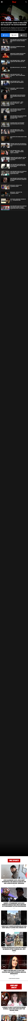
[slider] (14, 20)
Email (23, 35)
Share (6, 35)
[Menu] (2, 2)
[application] (14, 13)
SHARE (15, 35)
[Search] (26, 2)
